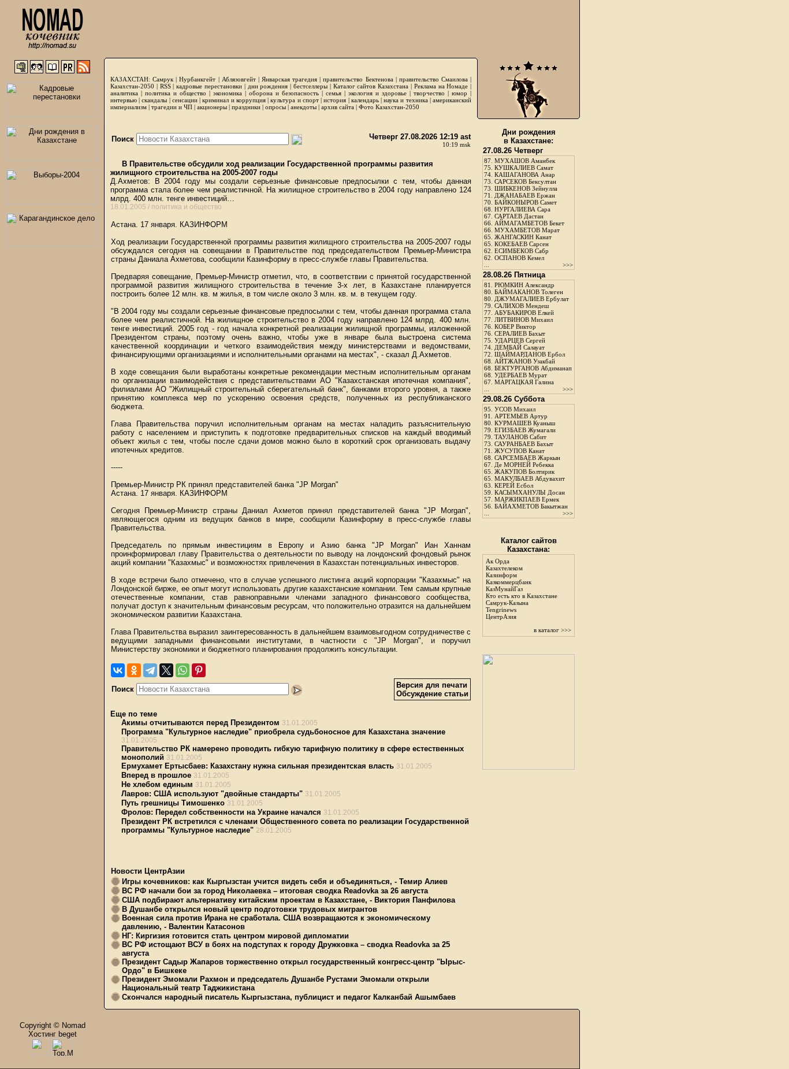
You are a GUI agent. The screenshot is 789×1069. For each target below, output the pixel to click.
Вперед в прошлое (156, 775)
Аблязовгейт (239, 79)
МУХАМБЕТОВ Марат (527, 230)
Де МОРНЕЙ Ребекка (524, 464)
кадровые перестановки (209, 86)
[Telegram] (150, 670)
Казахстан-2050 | (135, 86)
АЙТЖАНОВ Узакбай (524, 361)
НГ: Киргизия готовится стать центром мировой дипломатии (235, 935)
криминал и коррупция (233, 99)
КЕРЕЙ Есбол (513, 485)
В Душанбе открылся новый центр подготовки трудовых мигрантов (249, 909)
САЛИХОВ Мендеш (521, 305)
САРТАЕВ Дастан (519, 216)
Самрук (162, 79)
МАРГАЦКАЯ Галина (524, 381)
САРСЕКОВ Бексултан (525, 181)
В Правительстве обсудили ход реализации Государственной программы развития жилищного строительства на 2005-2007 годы (271, 168)
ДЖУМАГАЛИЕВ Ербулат (531, 298)
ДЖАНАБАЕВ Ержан (524, 195)
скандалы (154, 99)
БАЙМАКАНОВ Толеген (528, 291)
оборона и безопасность (284, 93)
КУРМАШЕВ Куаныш (524, 423)
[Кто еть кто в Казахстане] (528, 767)
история (334, 99)
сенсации (185, 99)
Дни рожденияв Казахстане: (529, 136)
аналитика (124, 93)
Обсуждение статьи (432, 693)
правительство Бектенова (358, 79)
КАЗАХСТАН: (130, 79)
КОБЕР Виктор (515, 326)
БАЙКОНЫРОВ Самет (525, 202)
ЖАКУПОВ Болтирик (524, 471)
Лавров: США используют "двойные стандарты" (212, 793)
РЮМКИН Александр (524, 284)
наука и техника (405, 99)
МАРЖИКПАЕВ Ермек (526, 499)
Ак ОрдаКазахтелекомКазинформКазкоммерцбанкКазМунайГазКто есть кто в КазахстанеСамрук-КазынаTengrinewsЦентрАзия (521, 589)
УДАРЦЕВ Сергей (519, 340)
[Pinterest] (199, 670)
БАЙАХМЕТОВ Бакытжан (531, 506)
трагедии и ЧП (171, 106)
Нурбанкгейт (197, 79)
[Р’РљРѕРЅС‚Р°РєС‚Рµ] (118, 670)
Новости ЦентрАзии (148, 871)
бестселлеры (310, 86)
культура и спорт (294, 99)
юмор (459, 93)
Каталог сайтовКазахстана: (529, 545)
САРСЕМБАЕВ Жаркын (527, 457)
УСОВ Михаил (514, 409)
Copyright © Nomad (52, 1025)
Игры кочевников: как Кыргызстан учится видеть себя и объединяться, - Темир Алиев (285, 881)
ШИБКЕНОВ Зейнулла (525, 188)
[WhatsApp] (182, 670)
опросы (275, 106)
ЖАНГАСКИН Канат (523, 236)
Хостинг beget (52, 1034)
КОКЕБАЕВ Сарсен (521, 243)
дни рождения (268, 86)
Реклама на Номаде (441, 86)
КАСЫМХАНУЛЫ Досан (529, 492)
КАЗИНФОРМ (204, 224)
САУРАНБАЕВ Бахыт (523, 443)
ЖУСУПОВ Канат (519, 450)
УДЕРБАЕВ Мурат (520, 375)
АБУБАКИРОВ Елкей (524, 312)
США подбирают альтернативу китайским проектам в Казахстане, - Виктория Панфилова (288, 900)
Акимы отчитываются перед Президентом (200, 722)
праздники (246, 106)
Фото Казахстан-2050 (389, 106)
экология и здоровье (377, 93)
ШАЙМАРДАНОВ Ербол (529, 354)
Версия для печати (431, 685)
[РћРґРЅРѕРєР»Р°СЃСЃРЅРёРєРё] (134, 670)
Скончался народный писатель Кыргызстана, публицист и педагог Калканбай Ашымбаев (289, 997)
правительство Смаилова (433, 79)
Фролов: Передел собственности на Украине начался (221, 812)
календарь (365, 99)
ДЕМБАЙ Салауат (519, 347)
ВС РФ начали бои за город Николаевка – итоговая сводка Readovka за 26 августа (275, 890)
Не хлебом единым (157, 784)
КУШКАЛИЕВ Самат (523, 167)
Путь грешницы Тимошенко (173, 803)
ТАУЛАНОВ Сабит (520, 436)
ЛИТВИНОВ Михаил (523, 319)
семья (333, 93)
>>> (568, 264)
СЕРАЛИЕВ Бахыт (519, 333)
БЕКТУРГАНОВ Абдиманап (533, 368)
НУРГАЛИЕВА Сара (522, 209)
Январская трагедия (289, 79)
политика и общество (175, 93)
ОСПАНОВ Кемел (519, 257)
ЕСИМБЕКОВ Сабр (521, 250)
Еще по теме (133, 714)
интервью (123, 99)
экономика (227, 93)
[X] (166, 670)
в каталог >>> (552, 629)
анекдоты (304, 106)
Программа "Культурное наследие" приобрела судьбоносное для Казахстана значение (283, 731)
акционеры (212, 106)
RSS (165, 86)
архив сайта (337, 106)
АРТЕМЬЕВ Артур (521, 416)
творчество (429, 93)
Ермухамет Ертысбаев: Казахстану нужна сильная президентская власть (257, 766)
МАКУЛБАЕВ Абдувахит (529, 478)
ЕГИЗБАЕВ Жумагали (525, 429)
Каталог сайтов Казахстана (371, 86)
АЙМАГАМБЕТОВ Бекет (529, 223)
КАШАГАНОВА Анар (524, 174)
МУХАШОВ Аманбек (524, 160)
